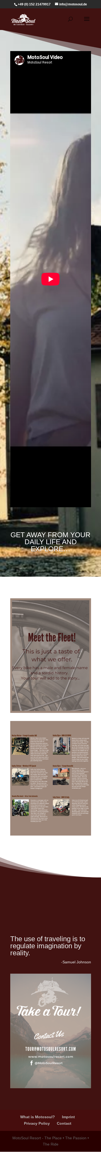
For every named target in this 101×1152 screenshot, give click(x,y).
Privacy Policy (37, 1123)
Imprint (68, 1117)
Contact (64, 1123)
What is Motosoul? (37, 1117)
